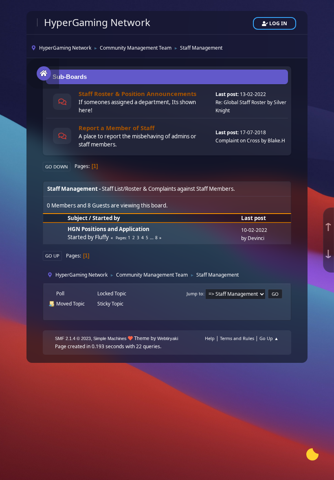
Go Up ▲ (269, 338)
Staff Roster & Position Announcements (137, 93)
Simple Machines (110, 338)
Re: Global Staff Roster (240, 102)
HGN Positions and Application (108, 229)
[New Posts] (62, 103)
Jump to (195, 293)
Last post (253, 218)
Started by (106, 218)
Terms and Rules (237, 338)
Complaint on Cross (237, 140)
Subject (78, 218)
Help (210, 338)
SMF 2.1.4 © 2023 (73, 338)
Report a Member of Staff (116, 128)
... (152, 237)
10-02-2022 (254, 230)
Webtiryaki (167, 338)
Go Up (52, 256)
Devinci (256, 238)
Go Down (56, 167)
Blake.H (276, 140)
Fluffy (102, 237)
